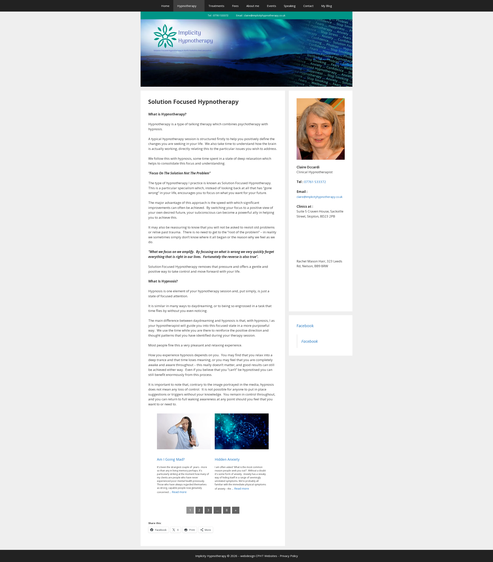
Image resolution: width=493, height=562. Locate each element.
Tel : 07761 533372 (218, 15)
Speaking (290, 6)
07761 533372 (314, 182)
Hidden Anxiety (227, 459)
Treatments (216, 6)
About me (252, 6)
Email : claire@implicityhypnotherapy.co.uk (260, 15)
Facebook (305, 325)
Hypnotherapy (186, 6)
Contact (308, 6)
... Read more (178, 492)
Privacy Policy (289, 556)
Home (165, 6)
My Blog (326, 6)
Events (271, 6)
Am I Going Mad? (171, 459)
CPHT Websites (266, 556)
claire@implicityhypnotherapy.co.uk (319, 197)
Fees (235, 6)
